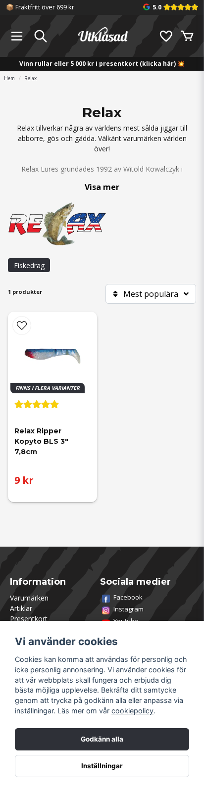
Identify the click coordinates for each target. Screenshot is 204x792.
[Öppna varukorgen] (187, 36)
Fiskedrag (29, 265)
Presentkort (29, 618)
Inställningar (102, 766)
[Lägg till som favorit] (165, 36)
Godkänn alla (102, 739)
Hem (9, 78)
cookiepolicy (132, 710)
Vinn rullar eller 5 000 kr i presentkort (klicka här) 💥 (102, 63)
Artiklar (21, 608)
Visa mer (102, 187)
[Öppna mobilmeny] (17, 36)
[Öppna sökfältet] (40, 36)
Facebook (128, 597)
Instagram (128, 609)
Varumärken (29, 598)
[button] (22, 325)
